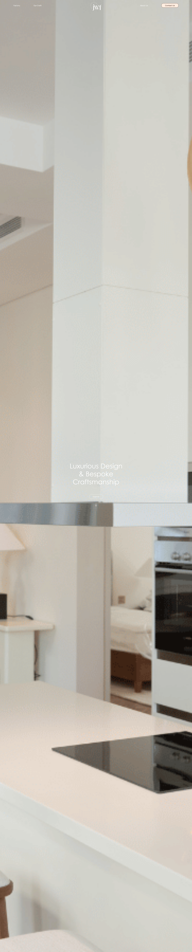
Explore (96, 496)
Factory (17, 5)
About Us (144, 5)
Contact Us (170, 5)
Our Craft (38, 5)
